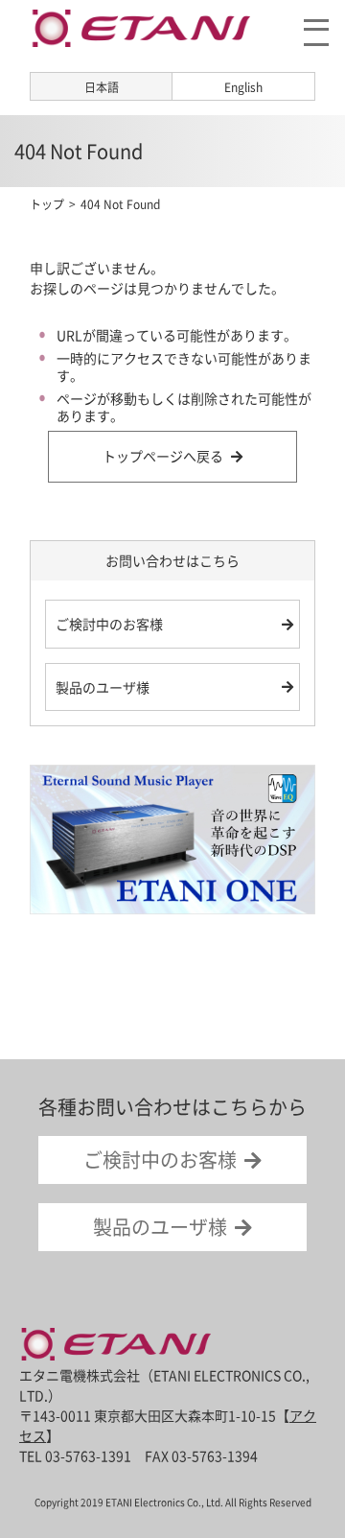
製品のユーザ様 (103, 687)
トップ (47, 204)
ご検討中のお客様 (109, 623)
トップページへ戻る (163, 455)
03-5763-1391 (88, 1455)
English (243, 87)
